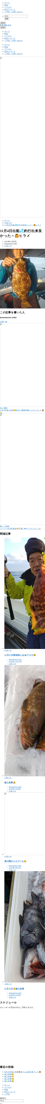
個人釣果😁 (9, 1076)
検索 (6, 19)
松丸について (9, 10)
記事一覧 (3, 322)
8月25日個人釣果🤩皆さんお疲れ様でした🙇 (22, 1072)
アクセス (8, 7)
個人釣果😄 (9, 1081)
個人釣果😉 (9, 1074)
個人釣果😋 (9, 1079)
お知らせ (8, 246)
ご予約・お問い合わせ (13, 12)
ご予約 (7, 1094)
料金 (6, 5)
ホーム (7, 3)
